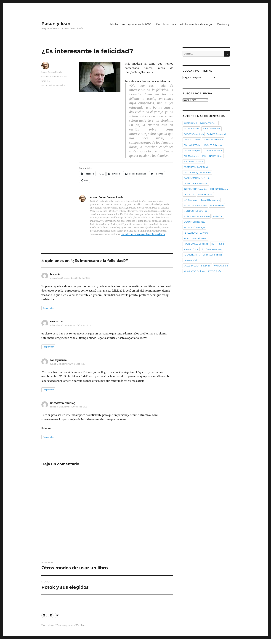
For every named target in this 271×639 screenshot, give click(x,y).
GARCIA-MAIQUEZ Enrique (197, 172)
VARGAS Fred (221, 265)
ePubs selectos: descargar (196, 24)
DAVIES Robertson (213, 145)
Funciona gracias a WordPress (71, 625)
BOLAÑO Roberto (211, 128)
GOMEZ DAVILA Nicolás (196, 183)
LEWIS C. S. (189, 194)
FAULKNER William (212, 156)
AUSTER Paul (190, 123)
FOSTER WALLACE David (196, 167)
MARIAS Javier (205, 194)
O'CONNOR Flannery (194, 222)
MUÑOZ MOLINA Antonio (197, 216)
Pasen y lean (55, 23)
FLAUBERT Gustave (193, 161)
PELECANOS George (194, 227)
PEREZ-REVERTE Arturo (196, 233)
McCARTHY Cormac (210, 200)
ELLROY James (191, 156)
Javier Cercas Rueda (51, 72)
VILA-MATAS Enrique (194, 271)
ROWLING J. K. (191, 249)
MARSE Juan (190, 200)
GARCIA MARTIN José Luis (197, 178)
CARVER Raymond (216, 134)
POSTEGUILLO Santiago (196, 244)
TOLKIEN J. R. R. (192, 254)
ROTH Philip (217, 244)
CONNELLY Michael (213, 139)
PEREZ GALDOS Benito (195, 238)
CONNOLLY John (192, 145)
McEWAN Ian (217, 205)
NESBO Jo (218, 216)
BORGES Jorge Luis (194, 134)
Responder (48, 308)
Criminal (45, 81)
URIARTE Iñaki (191, 260)
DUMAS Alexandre (213, 150)
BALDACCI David (209, 123)
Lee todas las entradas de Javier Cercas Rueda (143, 234)
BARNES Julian (191, 128)
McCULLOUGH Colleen (195, 205)
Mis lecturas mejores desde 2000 (130, 24)
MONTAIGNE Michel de (195, 211)
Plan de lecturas (166, 24)
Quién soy (223, 24)
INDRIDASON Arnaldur (53, 85)
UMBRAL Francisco (212, 254)
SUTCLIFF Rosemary (212, 249)
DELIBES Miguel (192, 150)
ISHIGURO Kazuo (219, 189)
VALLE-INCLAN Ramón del (197, 265)
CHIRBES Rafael (192, 139)
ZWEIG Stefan (215, 271)
